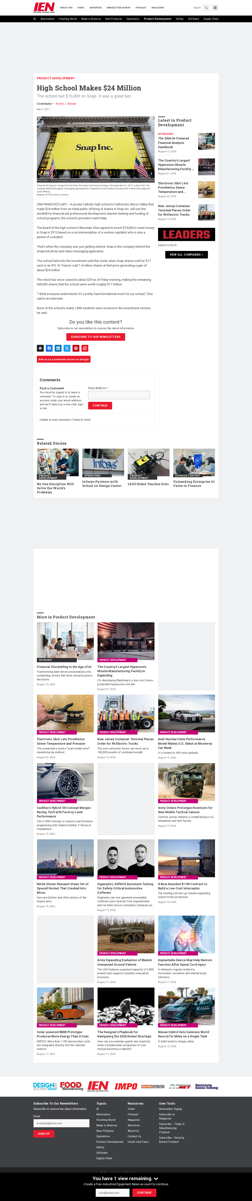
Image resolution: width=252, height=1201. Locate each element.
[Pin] (76, 348)
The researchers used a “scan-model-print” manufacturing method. (63, 750)
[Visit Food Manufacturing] (72, 1086)
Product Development (56, 78)
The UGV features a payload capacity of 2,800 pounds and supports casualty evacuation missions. (125, 973)
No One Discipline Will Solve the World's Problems (55, 488)
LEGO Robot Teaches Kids (148, 484)
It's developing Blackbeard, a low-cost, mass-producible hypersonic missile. (125, 682)
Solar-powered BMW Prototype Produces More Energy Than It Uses (63, 1034)
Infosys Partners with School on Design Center (102, 484)
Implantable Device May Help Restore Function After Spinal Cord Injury (185, 962)
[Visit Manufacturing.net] (180, 1086)
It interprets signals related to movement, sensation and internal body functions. (182, 973)
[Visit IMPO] (126, 1086)
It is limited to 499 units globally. (178, 752)
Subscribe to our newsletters (95, 336)
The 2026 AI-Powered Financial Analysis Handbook (173, 143)
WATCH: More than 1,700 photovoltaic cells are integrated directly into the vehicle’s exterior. (63, 1045)
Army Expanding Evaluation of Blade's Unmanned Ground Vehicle (124, 962)
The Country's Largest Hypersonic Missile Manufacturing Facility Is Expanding (176, 165)
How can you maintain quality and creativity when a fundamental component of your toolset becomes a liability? (123, 1045)
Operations (92, 475)
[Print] (40, 348)
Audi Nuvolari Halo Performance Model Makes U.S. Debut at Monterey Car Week (185, 743)
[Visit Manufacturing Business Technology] (207, 1086)
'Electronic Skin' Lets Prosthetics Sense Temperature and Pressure (173, 187)
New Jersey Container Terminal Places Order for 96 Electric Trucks (174, 210)
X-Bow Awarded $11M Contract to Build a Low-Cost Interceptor (182, 886)
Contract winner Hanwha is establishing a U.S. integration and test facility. (186, 818)
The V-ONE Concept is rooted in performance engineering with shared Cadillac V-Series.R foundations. (65, 825)
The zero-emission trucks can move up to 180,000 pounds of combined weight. (123, 750)
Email (36, 1116)
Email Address (98, 388)
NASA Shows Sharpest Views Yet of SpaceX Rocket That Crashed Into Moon (62, 888)
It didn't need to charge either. (176, 1041)
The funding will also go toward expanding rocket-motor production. (184, 895)
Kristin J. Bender (66, 103)
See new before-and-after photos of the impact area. (62, 899)
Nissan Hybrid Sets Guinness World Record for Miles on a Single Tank (183, 1034)
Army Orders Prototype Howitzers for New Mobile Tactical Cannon (185, 810)
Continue (144, 1192)
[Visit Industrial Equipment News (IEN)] (98, 1086)
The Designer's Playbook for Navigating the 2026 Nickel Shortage (124, 1034)
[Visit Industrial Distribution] (153, 1086)
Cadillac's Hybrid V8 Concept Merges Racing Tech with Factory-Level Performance (64, 812)
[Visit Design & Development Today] (45, 1086)
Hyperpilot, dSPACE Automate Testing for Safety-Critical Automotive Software (125, 888)
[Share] (49, 348)
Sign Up (44, 1133)
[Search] (206, 7)
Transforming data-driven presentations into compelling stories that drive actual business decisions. (65, 675)
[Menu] (215, 7)
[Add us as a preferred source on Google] (84, 348)
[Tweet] (67, 348)
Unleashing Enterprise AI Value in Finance (193, 484)
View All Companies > (186, 254)
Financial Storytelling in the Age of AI (64, 667)
